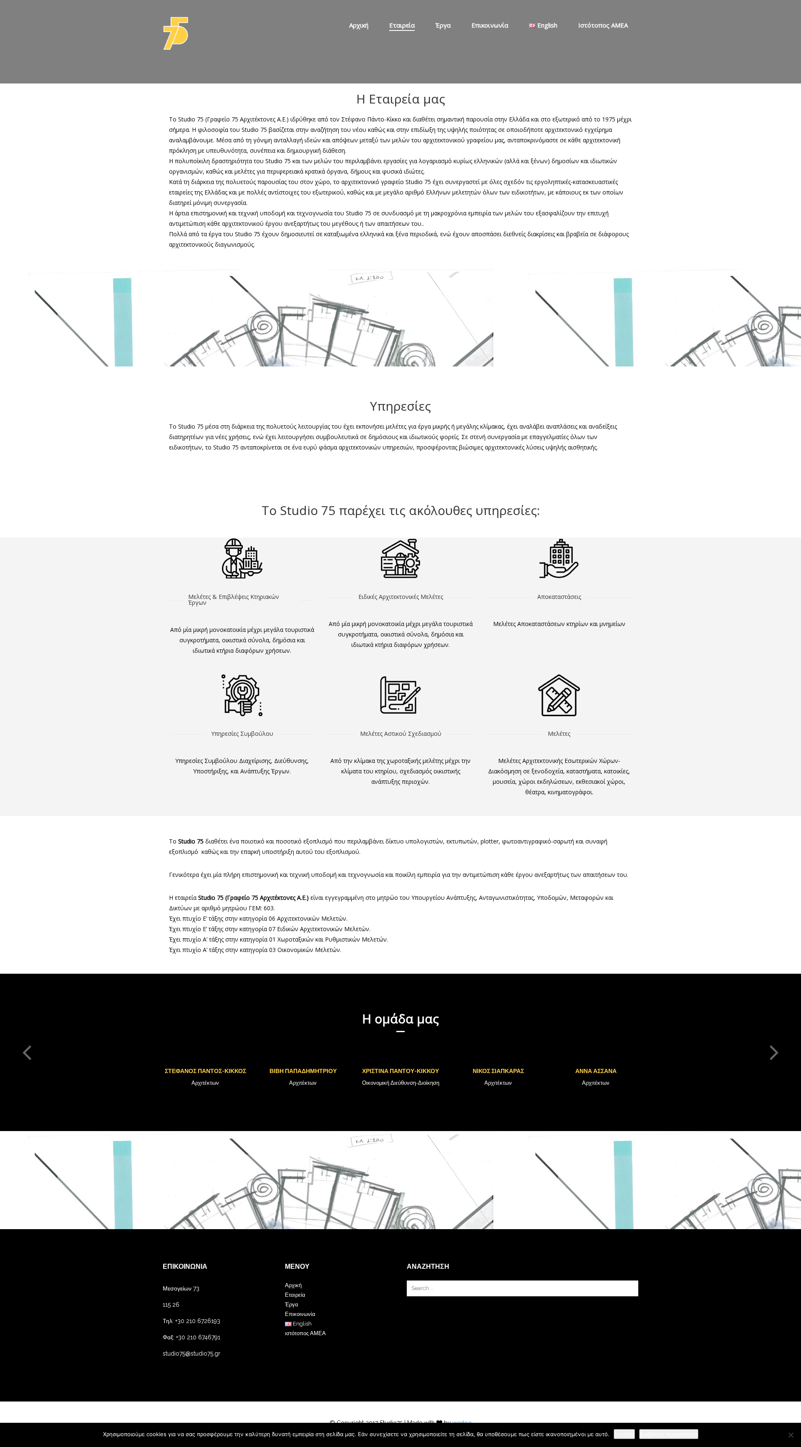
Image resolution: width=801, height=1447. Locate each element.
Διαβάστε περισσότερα (669, 1434)
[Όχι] (790, 1435)
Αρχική (358, 25)
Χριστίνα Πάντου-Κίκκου (400, 1071)
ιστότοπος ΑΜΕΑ (603, 25)
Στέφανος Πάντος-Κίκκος (205, 1071)
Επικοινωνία (489, 25)
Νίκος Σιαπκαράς (498, 1071)
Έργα (443, 25)
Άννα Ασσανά (596, 1071)
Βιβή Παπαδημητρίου (303, 1071)
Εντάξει (624, 1434)
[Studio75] (176, 33)
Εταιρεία (402, 25)
